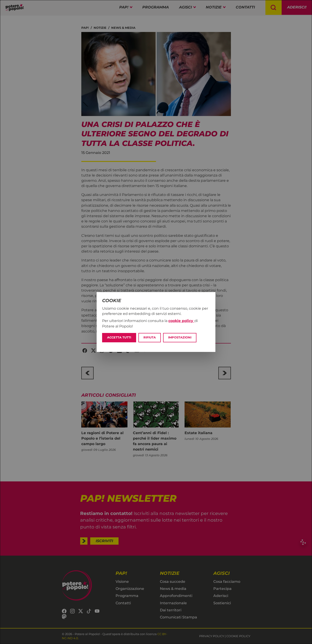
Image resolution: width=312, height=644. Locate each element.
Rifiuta (149, 337)
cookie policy (181, 321)
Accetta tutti (119, 337)
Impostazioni (179, 337)
